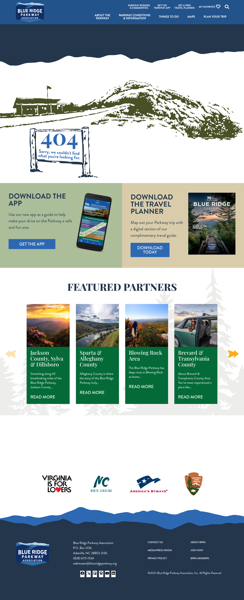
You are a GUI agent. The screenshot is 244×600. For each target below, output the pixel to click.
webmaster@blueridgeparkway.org (95, 563)
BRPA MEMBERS (200, 558)
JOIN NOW (197, 550)
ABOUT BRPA (198, 542)
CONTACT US (155, 542)
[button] (233, 354)
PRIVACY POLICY (157, 558)
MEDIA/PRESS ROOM (160, 550)
